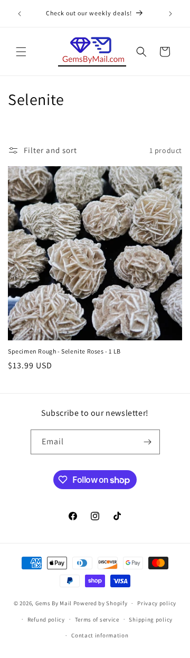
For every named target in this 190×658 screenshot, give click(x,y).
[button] (21, 51)
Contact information (99, 635)
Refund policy (46, 619)
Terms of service (97, 619)
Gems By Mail (53, 603)
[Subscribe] (147, 442)
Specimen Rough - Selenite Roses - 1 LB (64, 351)
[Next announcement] (170, 13)
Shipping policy (151, 619)
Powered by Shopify (100, 603)
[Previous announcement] (19, 13)
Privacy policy (156, 603)
